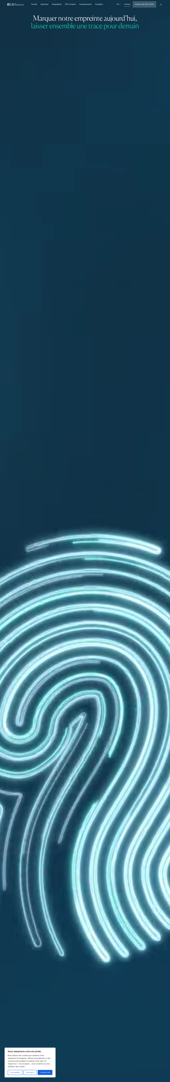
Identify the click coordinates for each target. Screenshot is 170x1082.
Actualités (99, 4)
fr (118, 4)
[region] (30, 1062)
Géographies (57, 4)
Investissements (85, 4)
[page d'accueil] (15, 4)
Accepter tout (45, 1072)
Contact (127, 4)
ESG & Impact (70, 4)
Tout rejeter (30, 1072)
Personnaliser (15, 1072)
